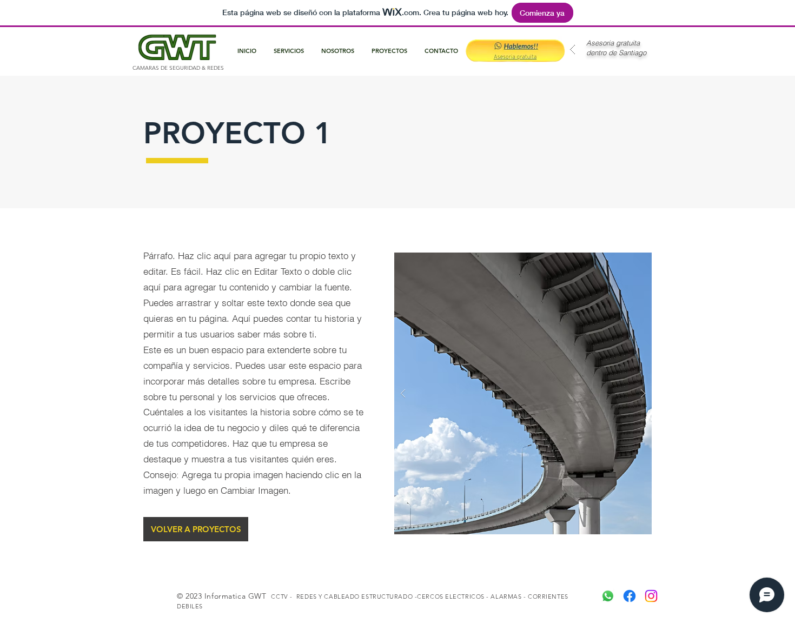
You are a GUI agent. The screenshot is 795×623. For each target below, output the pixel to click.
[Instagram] (651, 596)
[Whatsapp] (608, 596)
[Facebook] (629, 596)
